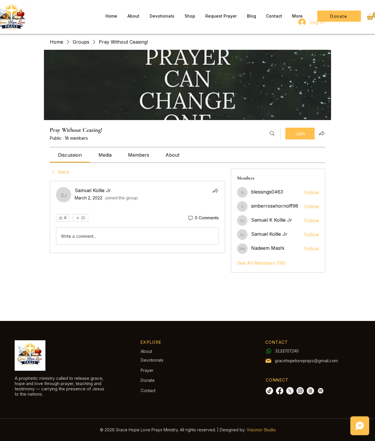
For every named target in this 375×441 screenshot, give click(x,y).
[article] (137, 217)
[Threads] (310, 390)
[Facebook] (279, 390)
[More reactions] (80, 218)
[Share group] (321, 133)
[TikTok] (269, 390)
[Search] (272, 133)
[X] (290, 390)
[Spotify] (320, 390)
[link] (70, 155)
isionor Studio (263, 429)
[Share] (215, 190)
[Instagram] (300, 390)
